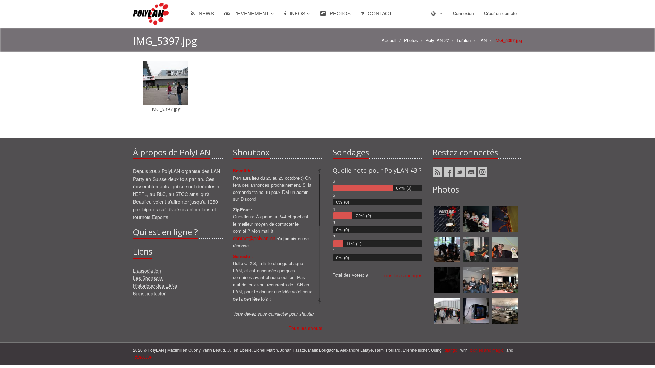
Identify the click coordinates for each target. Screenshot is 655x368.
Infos (297, 13)
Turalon (463, 40)
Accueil (389, 40)
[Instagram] (482, 172)
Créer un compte (500, 13)
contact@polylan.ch (254, 238)
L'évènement (251, 13)
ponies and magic (487, 350)
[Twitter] (460, 172)
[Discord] (471, 172)
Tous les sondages (402, 275)
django (451, 350)
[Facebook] (448, 172)
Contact (379, 13)
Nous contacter (149, 293)
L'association (147, 270)
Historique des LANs (155, 285)
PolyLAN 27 (437, 40)
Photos (339, 13)
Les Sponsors (148, 278)
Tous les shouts (305, 328)
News (205, 13)
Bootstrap (143, 356)
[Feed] (437, 172)
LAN (482, 40)
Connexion (463, 13)
